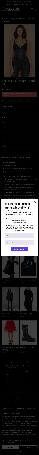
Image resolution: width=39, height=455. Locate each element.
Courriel (10, 243)
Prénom (9, 236)
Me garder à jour (19, 249)
